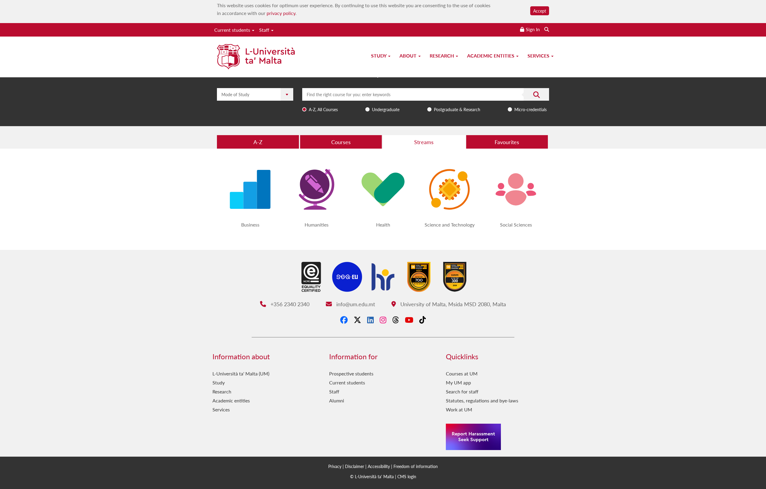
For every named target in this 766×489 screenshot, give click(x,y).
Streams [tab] (424, 142)
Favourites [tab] (507, 142)
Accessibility (379, 466)
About (408, 55)
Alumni (336, 400)
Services (539, 55)
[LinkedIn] (370, 320)
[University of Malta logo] (256, 57)
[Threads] (395, 320)
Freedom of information (415, 466)
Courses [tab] (341, 142)
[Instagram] (383, 320)
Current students (232, 29)
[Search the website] (546, 29)
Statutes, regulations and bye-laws (482, 400)
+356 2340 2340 (289, 304)
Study (379, 55)
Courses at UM (462, 373)
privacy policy (281, 13)
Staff (264, 29)
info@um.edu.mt (355, 304)
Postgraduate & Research (457, 109)
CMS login (406, 476)
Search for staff (462, 391)
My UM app (458, 382)
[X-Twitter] (357, 320)
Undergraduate (385, 109)
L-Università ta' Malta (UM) (240, 373)
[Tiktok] (422, 320)
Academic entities (491, 55)
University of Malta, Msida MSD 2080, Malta (452, 304)
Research (442, 55)
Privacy (334, 466)
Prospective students (351, 373)
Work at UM (459, 409)
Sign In (533, 29)
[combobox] (426, 101)
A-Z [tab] (257, 142)
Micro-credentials (530, 109)
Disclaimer (354, 466)
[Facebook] (344, 320)
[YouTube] (409, 320)
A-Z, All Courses (323, 109)
